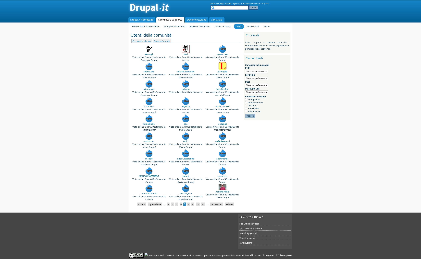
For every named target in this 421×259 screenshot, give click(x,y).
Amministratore (255, 102)
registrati (236, 3)
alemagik (149, 54)
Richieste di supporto (200, 26)
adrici (185, 141)
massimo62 (149, 141)
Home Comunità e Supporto (146, 26)
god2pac (222, 123)
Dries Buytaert (285, 255)
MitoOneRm (222, 89)
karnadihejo (149, 123)
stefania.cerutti (222, 141)
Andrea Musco (222, 106)
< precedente (155, 204)
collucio (149, 158)
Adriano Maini (222, 191)
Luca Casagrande (185, 158)
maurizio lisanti (149, 193)
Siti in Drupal (253, 26)
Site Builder (253, 108)
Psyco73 (186, 106)
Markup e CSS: (252, 88)
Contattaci (216, 19)
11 (203, 204)
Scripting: (250, 74)
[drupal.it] (149, 13)
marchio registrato (266, 255)
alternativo (149, 89)
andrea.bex (148, 71)
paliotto (186, 89)
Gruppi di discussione (174, 26)
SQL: (247, 81)
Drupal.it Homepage (141, 19)
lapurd (186, 176)
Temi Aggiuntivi (247, 237)
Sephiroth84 (222, 158)
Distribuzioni (245, 242)
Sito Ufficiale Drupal (249, 223)
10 (198, 204)
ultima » (229, 204)
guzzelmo (222, 176)
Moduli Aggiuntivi (248, 233)
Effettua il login (217, 3)
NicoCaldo (149, 106)
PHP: (247, 68)
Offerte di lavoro (223, 26)
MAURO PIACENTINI (149, 176)
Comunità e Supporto (170, 19)
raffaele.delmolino (186, 71)
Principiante (253, 99)
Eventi (266, 26)
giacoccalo (222, 54)
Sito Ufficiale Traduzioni (250, 228)
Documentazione (196, 19)
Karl (186, 54)
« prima (141, 204)
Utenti (239, 26)
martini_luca (186, 193)
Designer (252, 105)
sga (185, 123)
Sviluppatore (253, 111)
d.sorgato (222, 71)
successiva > (216, 204)
